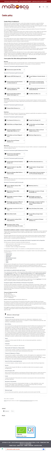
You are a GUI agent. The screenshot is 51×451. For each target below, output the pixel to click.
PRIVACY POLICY (12, 445)
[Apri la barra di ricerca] (43, 7)
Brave (7, 260)
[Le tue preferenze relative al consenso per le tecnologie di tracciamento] (2, 448)
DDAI (14, 274)
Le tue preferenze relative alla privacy (31, 449)
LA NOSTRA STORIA (38, 445)
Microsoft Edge (9, 259)
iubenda (5, 400)
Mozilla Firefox (9, 255)
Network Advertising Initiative (26, 273)
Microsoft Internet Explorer (11, 257)
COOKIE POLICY (20, 445)
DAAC (8, 274)
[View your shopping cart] (40, 7)
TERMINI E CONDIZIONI (28, 445)
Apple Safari (8, 256)
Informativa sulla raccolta (13, 449)
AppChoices (39, 279)
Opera (7, 262)
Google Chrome (9, 253)
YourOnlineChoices (8, 273)
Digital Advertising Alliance (41, 273)
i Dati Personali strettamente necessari (26, 400)
